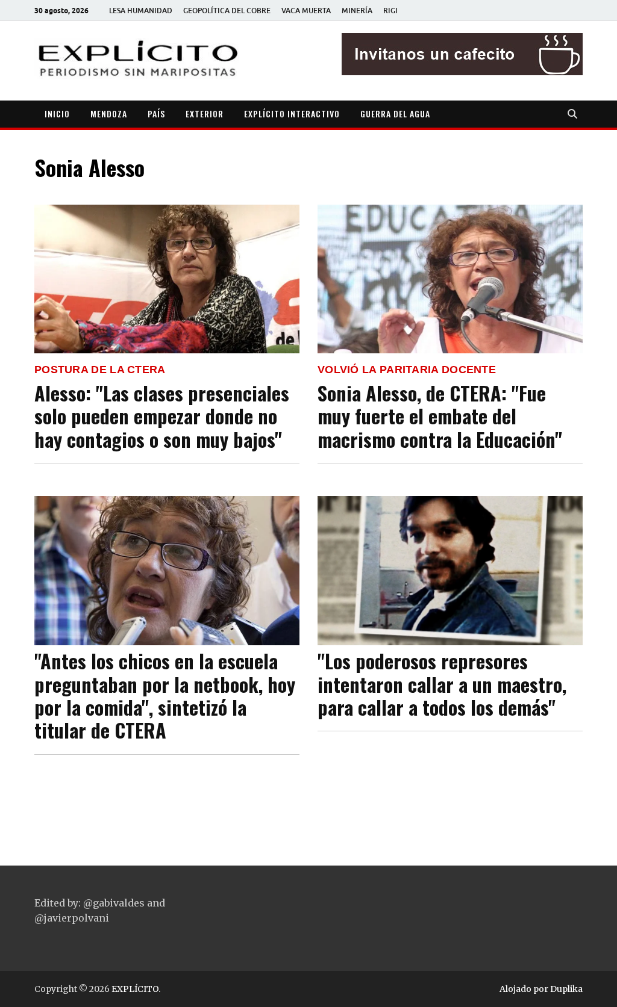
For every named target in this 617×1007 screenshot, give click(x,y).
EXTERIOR (205, 113)
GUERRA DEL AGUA (395, 113)
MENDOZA (108, 113)
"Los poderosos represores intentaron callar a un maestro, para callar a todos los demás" (442, 683)
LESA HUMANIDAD (140, 10)
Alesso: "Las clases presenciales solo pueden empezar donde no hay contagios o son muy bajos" (161, 416)
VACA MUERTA (306, 10)
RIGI (390, 10)
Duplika (566, 989)
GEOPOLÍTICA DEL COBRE (227, 10)
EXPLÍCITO (134, 989)
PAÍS (156, 113)
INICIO (57, 113)
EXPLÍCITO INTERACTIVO (292, 113)
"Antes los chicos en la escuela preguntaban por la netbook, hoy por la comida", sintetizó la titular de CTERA (164, 695)
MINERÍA (357, 10)
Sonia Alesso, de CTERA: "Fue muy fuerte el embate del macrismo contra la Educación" (440, 416)
